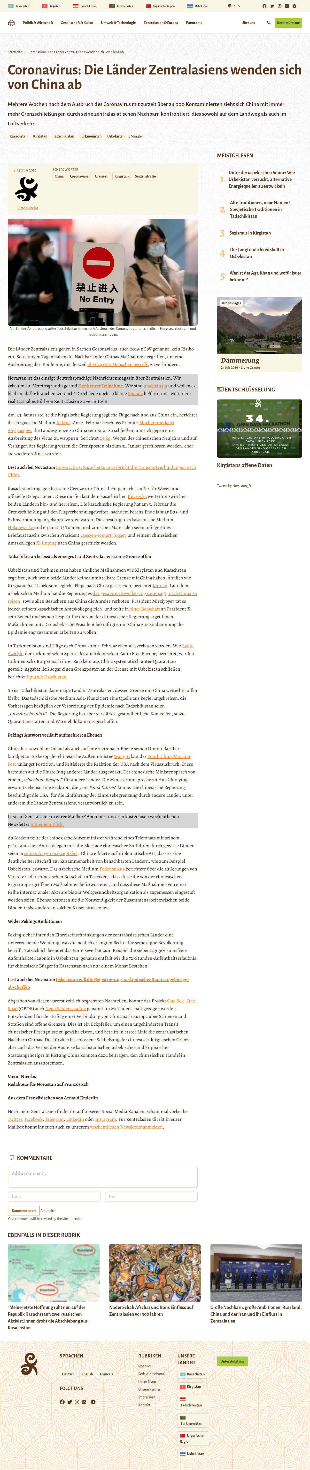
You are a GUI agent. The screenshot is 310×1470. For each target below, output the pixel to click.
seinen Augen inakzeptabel (51, 853)
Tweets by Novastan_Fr (234, 486)
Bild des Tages (231, 303)
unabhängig (155, 385)
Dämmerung (240, 360)
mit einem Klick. (47, 824)
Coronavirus (79, 176)
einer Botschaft (145, 609)
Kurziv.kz (137, 496)
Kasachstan (18, 136)
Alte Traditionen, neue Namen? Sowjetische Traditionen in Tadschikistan (260, 209)
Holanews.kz (21, 527)
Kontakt (144, 1405)
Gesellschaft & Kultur (77, 23)
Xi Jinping (46, 543)
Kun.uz (160, 585)
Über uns (248, 23)
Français (106, 1374)
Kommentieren (24, 1211)
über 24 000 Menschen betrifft (117, 364)
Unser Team (147, 1382)
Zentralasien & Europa (161, 23)
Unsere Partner (149, 1389)
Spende (135, 393)
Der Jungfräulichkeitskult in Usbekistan (257, 253)
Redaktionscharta (151, 1374)
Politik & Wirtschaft (38, 23)
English (87, 1374)
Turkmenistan (90, 136)
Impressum (146, 1397)
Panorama (194, 23)
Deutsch (68, 1374)
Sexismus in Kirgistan (250, 233)
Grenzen (101, 176)
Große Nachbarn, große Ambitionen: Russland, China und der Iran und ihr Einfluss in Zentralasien (256, 1314)
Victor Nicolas (27, 208)
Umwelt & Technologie (118, 23)
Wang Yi (122, 756)
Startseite (15, 52)
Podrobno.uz (112, 869)
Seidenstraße (145, 176)
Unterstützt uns (288, 23)
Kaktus (63, 422)
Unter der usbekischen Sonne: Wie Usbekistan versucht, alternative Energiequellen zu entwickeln (262, 179)
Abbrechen (48, 1211)
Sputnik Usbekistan (46, 677)
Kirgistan (40, 136)
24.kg (105, 438)
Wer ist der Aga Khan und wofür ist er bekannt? (265, 276)
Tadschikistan (63, 136)
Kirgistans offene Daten (244, 465)
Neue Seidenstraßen (65, 1008)
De (234, 6)
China (59, 176)
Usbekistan (115, 136)
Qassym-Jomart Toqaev (103, 535)
